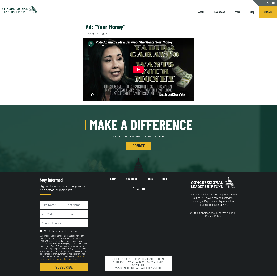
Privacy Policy (213, 216)
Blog (252, 12)
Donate (268, 12)
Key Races (219, 12)
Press (237, 12)
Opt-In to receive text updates (62, 231)
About (201, 12)
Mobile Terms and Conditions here (62, 259)
